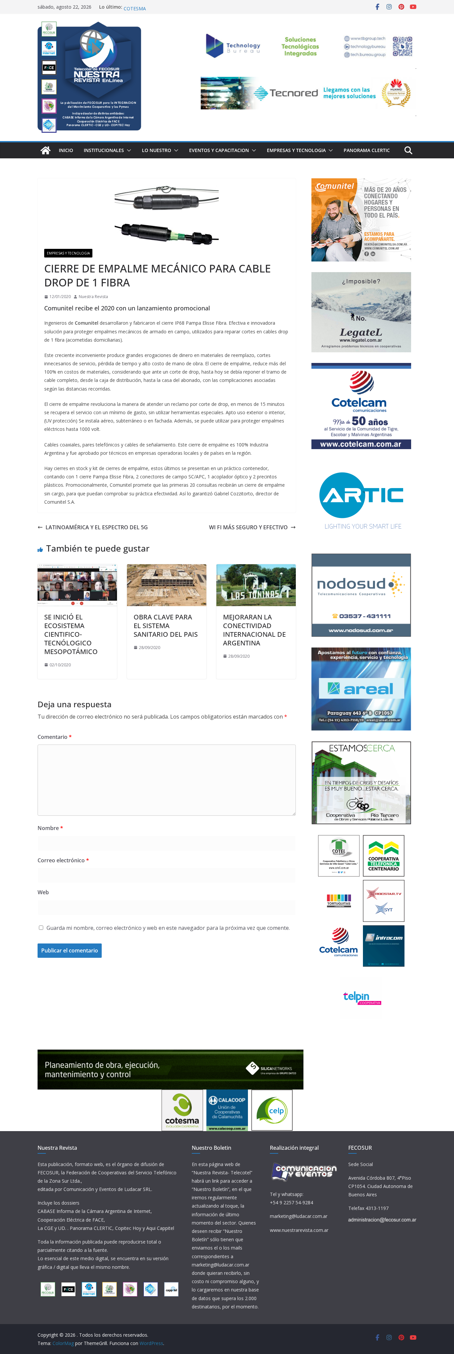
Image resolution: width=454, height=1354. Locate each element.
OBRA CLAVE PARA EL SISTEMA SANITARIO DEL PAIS (166, 625)
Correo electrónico (63, 860)
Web (43, 892)
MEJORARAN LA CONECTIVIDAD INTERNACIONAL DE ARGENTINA (254, 629)
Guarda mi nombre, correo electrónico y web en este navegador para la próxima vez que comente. (168, 927)
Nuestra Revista (93, 296)
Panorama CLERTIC (367, 150)
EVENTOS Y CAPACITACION (219, 150)
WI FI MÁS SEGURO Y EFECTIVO (248, 527)
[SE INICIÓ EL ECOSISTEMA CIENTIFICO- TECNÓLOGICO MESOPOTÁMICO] (77, 569)
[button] (127, 150)
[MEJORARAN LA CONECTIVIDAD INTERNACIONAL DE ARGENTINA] (256, 569)
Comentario (55, 737)
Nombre (50, 828)
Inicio (66, 150)
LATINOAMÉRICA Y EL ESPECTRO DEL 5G (97, 527)
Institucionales (104, 150)
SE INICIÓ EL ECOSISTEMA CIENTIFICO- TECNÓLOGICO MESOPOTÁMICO (71, 634)
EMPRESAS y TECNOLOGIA (296, 150)
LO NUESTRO (156, 150)
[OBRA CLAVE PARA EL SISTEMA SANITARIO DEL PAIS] (166, 569)
